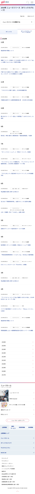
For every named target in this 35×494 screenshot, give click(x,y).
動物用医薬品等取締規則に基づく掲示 (10, 484)
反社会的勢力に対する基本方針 (9, 474)
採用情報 (30, 427)
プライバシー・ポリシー (7, 463)
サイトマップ (5, 458)
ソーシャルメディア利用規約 (8, 468)
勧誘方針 (4, 471)
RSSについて (31, 16)
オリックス (9, 31)
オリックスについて (6, 443)
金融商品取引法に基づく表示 (8, 481)
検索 (28, 2)
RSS (23, 16)
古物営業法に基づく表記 (7, 476)
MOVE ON (3, 452)
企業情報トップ (5, 433)
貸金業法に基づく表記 (7, 479)
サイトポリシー (5, 461)
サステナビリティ (5, 448)
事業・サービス (13, 427)
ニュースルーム (5, 438)
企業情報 (4, 427)
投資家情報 (22, 427)
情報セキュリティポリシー (8, 466)
